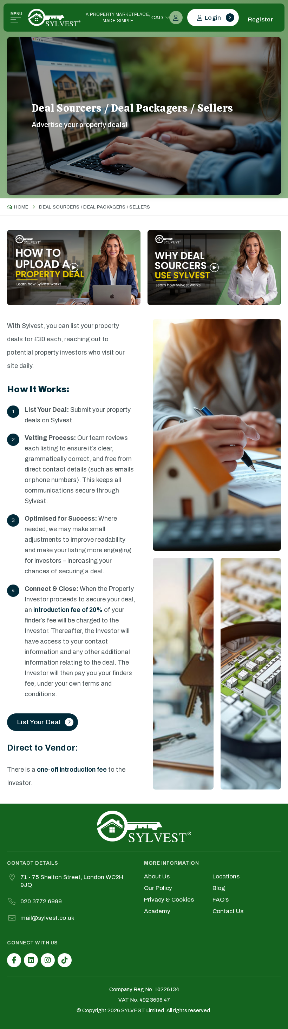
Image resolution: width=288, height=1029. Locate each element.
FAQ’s (220, 900)
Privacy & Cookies (169, 900)
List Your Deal (38, 722)
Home (21, 207)
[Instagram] (48, 960)
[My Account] (176, 17)
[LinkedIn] (31, 960)
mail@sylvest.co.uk (47, 918)
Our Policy (158, 888)
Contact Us (227, 911)
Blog (218, 888)
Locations (226, 876)
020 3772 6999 (41, 901)
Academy (157, 911)
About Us (157, 876)
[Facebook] (14, 960)
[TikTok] (65, 960)
